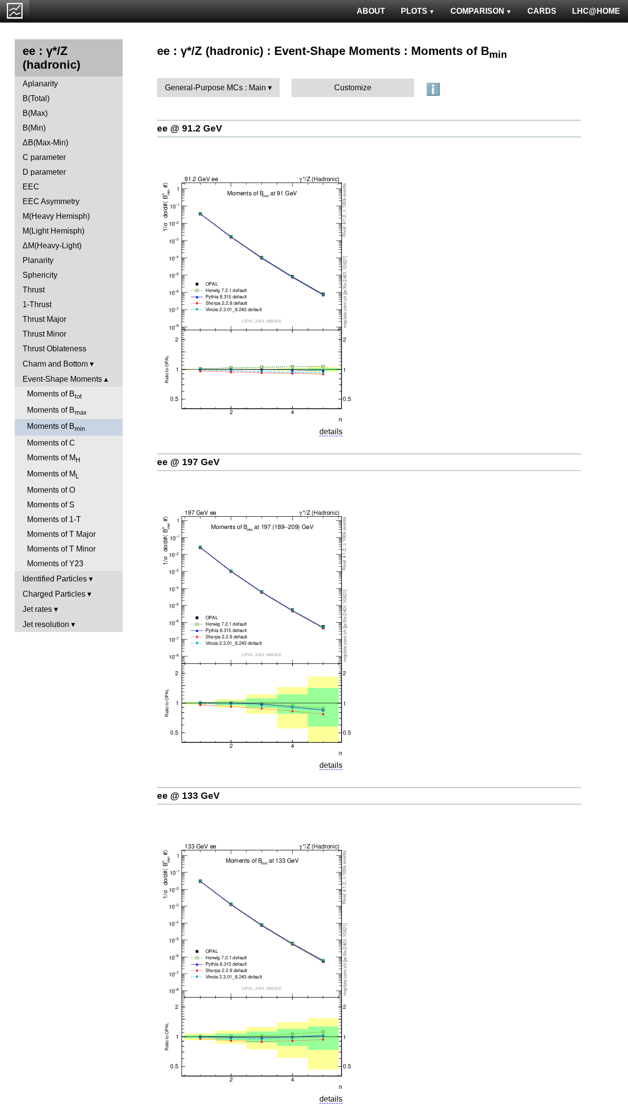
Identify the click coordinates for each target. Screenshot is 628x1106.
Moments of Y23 (55, 563)
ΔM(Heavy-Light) (52, 245)
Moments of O (51, 490)
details (330, 431)
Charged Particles (54, 594)
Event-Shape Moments (62, 379)
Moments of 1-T (54, 519)
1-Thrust (37, 304)
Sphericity (40, 275)
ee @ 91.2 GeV (189, 128)
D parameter (44, 172)
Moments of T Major (61, 534)
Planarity (38, 260)
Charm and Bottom (55, 364)
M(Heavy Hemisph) (56, 216)
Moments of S (51, 504)
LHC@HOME (596, 11)
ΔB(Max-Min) (45, 142)
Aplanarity (40, 83)
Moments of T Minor (61, 549)
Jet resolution (46, 624)
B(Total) (36, 98)
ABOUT (371, 11)
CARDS (541, 11)
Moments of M (53, 458)
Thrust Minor (44, 334)
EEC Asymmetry (51, 201)
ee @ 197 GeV (188, 462)
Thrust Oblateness (54, 348)
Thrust (34, 290)
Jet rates (37, 609)
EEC (31, 187)
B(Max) (35, 113)
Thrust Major (44, 319)
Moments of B (54, 395)
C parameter (44, 157)
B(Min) (34, 128)
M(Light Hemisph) (53, 231)
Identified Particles (55, 579)
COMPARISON (477, 11)
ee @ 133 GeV (188, 795)
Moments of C (51, 443)
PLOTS (414, 11)
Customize (352, 87)
